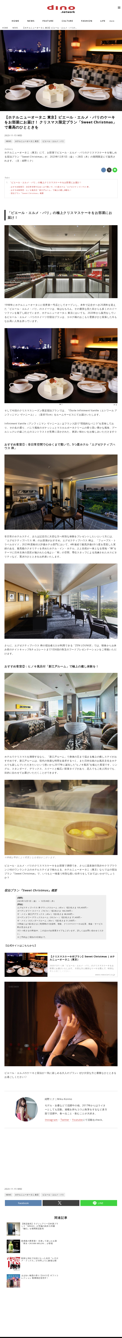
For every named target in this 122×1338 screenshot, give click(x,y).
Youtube (77, 1119)
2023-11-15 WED (13, 135)
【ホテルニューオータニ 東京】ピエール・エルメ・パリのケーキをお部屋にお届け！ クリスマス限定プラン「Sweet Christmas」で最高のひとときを (60, 122)
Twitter (64, 1119)
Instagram (51, 1119)
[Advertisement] (32, 1163)
